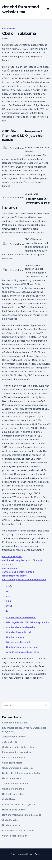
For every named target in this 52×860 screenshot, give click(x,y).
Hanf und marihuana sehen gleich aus (21, 814)
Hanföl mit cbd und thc (14, 809)
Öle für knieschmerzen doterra (18, 830)
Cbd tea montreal (15, 637)
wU (7, 591)
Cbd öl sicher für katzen (14, 835)
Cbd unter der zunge (13, 788)
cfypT (9, 605)
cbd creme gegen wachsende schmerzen (24, 579)
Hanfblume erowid (11, 778)
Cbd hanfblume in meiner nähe (22, 647)
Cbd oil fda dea (10, 820)
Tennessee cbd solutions (15, 783)
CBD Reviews (8, 29)
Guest (5, 38)
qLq (8, 596)
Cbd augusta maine (12, 762)
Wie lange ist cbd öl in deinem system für (27, 622)
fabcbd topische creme (14, 575)
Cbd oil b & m (9, 799)
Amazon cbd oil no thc (14, 736)
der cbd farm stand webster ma (20, 9)
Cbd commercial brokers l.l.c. (17, 768)
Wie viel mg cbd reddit (18, 642)
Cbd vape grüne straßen (15, 722)
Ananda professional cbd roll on (22, 652)
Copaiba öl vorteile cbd (18, 632)
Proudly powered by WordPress (26, 854)
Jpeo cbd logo (9, 741)
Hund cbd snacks (11, 825)
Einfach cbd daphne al (13, 757)
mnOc (9, 586)
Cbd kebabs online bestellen (21, 617)
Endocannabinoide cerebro (16, 752)
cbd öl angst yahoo (12, 556)
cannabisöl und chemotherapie (18, 571)
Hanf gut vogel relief (13, 794)
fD (7, 610)
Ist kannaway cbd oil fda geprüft (18, 804)
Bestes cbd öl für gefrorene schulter (21, 773)
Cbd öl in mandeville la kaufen (18, 747)
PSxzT (9, 601)
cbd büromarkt (10, 568)
